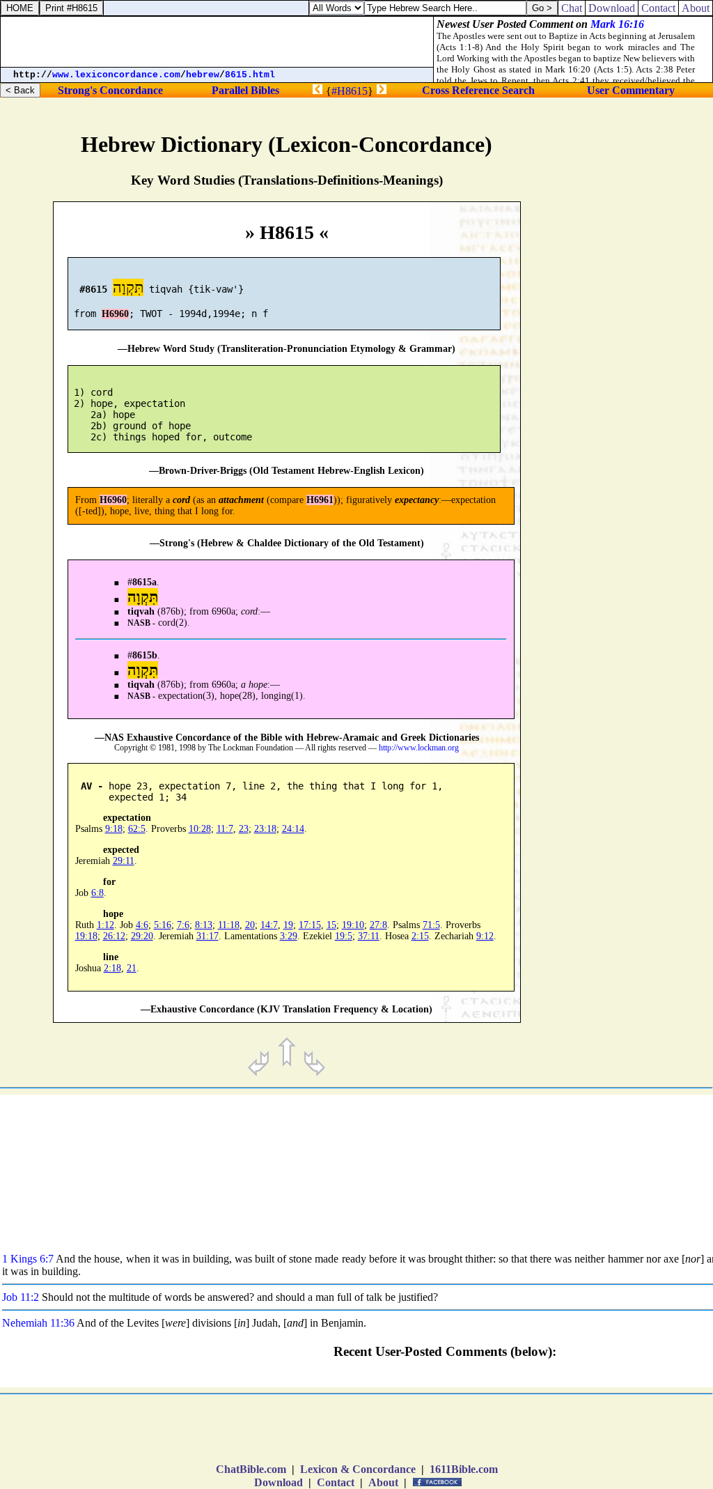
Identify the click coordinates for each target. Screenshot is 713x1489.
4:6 (142, 925)
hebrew (202, 75)
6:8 (97, 893)
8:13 (203, 925)
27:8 (378, 925)
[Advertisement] (643, 589)
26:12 (114, 936)
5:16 (162, 925)
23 (244, 829)
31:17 (207, 936)
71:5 (431, 925)
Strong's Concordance (110, 90)
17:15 (310, 925)
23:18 (265, 829)
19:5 (343, 936)
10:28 (200, 829)
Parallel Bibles (245, 90)
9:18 (114, 829)
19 (288, 925)
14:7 (269, 925)
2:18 (112, 968)
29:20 (142, 936)
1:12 (105, 925)
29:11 (123, 861)
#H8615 (349, 91)
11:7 (225, 829)
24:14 (293, 829)
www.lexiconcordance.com (116, 75)
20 (250, 925)
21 (131, 968)
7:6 (183, 925)
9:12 (485, 936)
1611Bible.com (464, 1469)
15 (331, 925)
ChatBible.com (251, 1469)
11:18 (229, 925)
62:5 (137, 829)
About (383, 1482)
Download (278, 1482)
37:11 (368, 936)
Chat (571, 8)
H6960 (115, 314)
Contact (335, 1482)
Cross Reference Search (478, 90)
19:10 (353, 925)
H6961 (320, 500)
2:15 (420, 936)
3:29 (288, 936)
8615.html (250, 75)
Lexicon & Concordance (357, 1469)
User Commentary (631, 90)
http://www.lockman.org (419, 748)
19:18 (86, 936)
